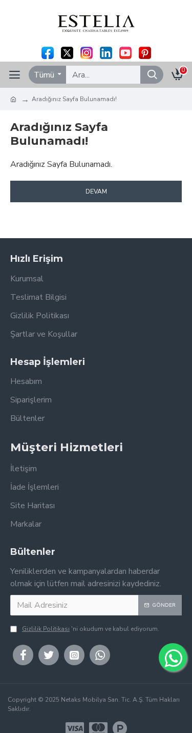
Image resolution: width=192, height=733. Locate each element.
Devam (96, 191)
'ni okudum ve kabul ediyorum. (90, 629)
